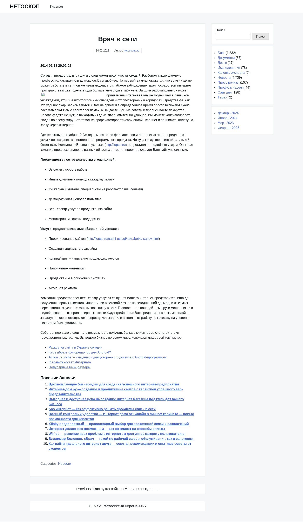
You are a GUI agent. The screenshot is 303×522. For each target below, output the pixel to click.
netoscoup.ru (131, 50)
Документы (226, 58)
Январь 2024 (227, 118)
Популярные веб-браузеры (69, 367)
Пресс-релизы (228, 82)
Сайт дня (225, 92)
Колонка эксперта (231, 72)
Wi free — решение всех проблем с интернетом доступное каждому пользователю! (117, 433)
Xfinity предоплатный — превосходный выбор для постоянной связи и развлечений (119, 424)
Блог (221, 53)
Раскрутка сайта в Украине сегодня (75, 347)
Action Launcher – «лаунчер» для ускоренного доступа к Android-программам (107, 357)
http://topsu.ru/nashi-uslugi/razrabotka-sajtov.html (123, 238)
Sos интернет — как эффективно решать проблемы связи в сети (102, 409)
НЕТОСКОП (25, 6)
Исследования (229, 67)
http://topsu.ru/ (116, 144)
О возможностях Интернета (70, 362)
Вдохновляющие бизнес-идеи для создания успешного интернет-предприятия (114, 384)
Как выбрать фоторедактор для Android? (80, 352)
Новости (64, 463)
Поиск (220, 30)
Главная (56, 6)
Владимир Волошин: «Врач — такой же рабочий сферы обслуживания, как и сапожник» (121, 438)
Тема (221, 97)
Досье (222, 62)
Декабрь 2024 (228, 113)
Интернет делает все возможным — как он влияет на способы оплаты (107, 429)
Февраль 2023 (228, 128)
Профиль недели (231, 87)
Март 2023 (226, 123)
